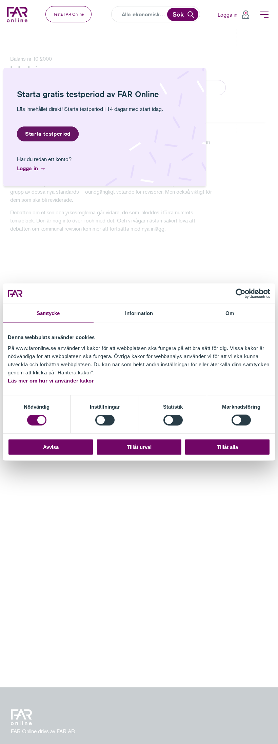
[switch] (105, 420)
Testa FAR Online (68, 14)
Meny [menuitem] (264, 14)
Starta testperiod (48, 134)
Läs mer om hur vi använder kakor (51, 380)
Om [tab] (229, 313)
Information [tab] (139, 313)
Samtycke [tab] (48, 313)
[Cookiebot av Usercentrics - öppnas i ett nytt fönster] (240, 294)
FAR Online (18, 14)
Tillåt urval (139, 447)
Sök (178, 14)
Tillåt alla (227, 447)
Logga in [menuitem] (227, 14)
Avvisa (51, 447)
